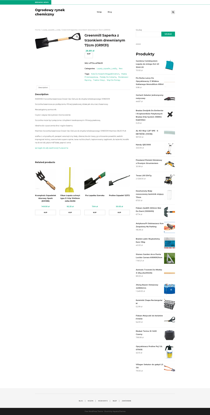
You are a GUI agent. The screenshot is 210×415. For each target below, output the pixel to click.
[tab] (43, 87)
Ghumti (107, 411)
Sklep (99, 12)
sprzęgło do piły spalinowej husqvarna (51, 148)
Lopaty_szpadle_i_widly (51, 30)
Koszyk (90, 401)
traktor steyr (99, 80)
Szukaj (139, 30)
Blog (110, 12)
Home (37, 30)
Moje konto (103, 401)
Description (43, 88)
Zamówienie (126, 401)
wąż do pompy (113, 80)
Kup (88, 54)
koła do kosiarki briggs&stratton (105, 74)
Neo (120, 69)
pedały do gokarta (108, 77)
